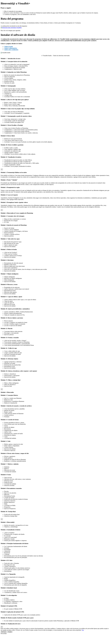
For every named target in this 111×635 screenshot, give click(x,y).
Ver (83, 630)
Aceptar (10, 631)
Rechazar (3, 631)
